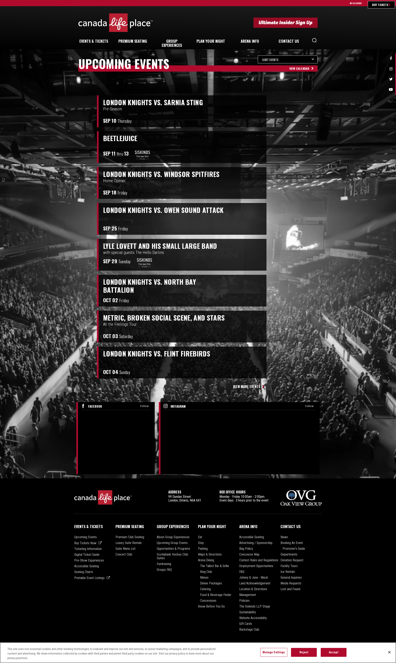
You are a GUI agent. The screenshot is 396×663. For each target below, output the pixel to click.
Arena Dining (206, 560)
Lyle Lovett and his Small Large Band (160, 246)
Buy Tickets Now (85, 543)
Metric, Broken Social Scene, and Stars (164, 318)
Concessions (208, 601)
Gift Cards (245, 624)
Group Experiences (173, 526)
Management (247, 595)
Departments (288, 554)
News (284, 537)
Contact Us (290, 526)
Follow (144, 406)
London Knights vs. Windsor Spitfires (161, 174)
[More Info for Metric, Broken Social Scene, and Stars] (322, 326)
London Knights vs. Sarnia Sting (153, 102)
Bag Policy (246, 549)
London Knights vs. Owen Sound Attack (163, 210)
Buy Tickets (380, 4)
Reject (303, 652)
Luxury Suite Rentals (129, 543)
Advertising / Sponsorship (255, 543)
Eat (200, 537)
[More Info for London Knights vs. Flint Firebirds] (322, 362)
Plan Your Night (212, 526)
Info (250, 41)
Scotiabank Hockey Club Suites (172, 556)
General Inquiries (291, 577)
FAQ (241, 572)
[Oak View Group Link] (301, 498)
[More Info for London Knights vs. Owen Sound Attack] (322, 218)
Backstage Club (249, 629)
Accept (333, 652)
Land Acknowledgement (254, 583)
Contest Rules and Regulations (258, 560)
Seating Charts (83, 572)
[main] (198, 266)
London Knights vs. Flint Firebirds (156, 353)
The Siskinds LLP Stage (254, 606)
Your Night (211, 41)
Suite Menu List (126, 549)
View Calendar (299, 68)
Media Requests (290, 583)
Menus (204, 577)
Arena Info (248, 526)
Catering (205, 589)
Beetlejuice (120, 138)
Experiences (172, 43)
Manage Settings (274, 652)
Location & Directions (253, 589)
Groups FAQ (164, 570)
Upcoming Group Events (172, 543)
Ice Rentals (287, 572)
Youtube (391, 89)
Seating (132, 41)
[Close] (389, 652)
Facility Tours (289, 566)
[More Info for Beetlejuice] (322, 147)
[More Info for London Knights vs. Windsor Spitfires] (322, 183)
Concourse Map (249, 554)
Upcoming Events (85, 537)
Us (289, 41)
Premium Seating (130, 526)
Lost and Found (290, 589)
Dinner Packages (211, 583)
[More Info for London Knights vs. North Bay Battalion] (322, 290)
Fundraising (164, 564)
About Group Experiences (173, 537)
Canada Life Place (115, 22)
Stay (201, 543)
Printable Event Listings (89, 578)
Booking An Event (291, 543)
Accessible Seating (86, 566)
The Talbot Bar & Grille (214, 566)
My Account (356, 3)
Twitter (391, 79)
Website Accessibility (253, 618)
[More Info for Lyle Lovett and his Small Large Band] (322, 254)
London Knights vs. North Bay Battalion (149, 286)
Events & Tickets (88, 526)
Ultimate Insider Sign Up (285, 22)
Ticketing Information (88, 549)
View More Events (246, 386)
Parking (203, 549)
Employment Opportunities (256, 566)
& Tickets (93, 41)
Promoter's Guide (294, 549)
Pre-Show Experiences (89, 560)
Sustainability (247, 612)
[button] (314, 41)
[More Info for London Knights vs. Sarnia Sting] (322, 111)
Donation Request (291, 560)
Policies (244, 601)
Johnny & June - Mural (253, 577)
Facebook (391, 58)
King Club (206, 572)
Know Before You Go (211, 606)
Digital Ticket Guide (86, 555)
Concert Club (124, 554)
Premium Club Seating (130, 537)
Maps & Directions (210, 554)
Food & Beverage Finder (215, 595)
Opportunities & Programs (173, 549)
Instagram (391, 69)
